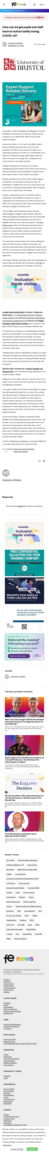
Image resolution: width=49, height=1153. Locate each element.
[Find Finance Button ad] (24, 647)
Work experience (20, 938)
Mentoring (10, 911)
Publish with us (9, 986)
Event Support (9, 1065)
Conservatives (20, 874)
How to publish (9, 1089)
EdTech (6, 1005)
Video (6, 1078)
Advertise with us (10, 988)
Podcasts (7, 1076)
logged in (21, 506)
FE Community (9, 984)
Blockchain (10, 869)
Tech (17, 934)
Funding (9, 892)
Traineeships (27, 934)
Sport (30, 925)
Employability (8, 1007)
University (38, 934)
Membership (8, 1102)
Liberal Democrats (13, 902)
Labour (31, 897)
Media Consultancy (10, 1063)
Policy (27, 915)
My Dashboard (9, 1095)
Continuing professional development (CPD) (22, 879)
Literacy (9, 906)
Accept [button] (32, 1149)
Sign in (42, 4)
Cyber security (23, 883)
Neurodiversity (29, 911)
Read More (7, 1145)
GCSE (17, 892)
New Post (7, 1093)
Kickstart (22, 897)
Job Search (8, 1029)
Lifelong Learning (29, 902)
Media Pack (8, 1057)
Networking (8, 1121)
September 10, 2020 (16, 46)
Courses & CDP (9, 1119)
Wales (8, 938)
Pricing (6, 1055)
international (10, 897)
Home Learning (28, 892)
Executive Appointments (12, 1024)
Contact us (7, 982)
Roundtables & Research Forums (15, 1125)
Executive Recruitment (11, 1026)
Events (6, 1097)
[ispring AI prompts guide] (24, 590)
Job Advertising (9, 1061)
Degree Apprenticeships (15, 888)
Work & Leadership (10, 1009)
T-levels (9, 934)
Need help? (7, 1104)
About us (7, 980)
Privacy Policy (8, 990)
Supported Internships (14, 929)
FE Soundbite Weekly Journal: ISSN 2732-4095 (20, 1044)
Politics (34, 915)
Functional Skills (33, 888)
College (9, 874)
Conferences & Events (11, 1117)
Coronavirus (10, 883)
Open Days (7, 1123)
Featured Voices (9, 1042)
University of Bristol (15, 43)
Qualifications (11, 920)
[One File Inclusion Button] (24, 298)
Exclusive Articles (10, 1039)
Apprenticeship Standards (27, 860)
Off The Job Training (13, 915)
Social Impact (8, 1013)
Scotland (23, 920)
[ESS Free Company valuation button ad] (24, 563)
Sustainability (31, 929)
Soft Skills (21, 925)
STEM (37, 925)
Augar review (32, 865)
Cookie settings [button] (17, 1149)
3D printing (10, 860)
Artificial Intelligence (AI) (15, 865)
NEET (19, 911)
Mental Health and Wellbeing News (29, 906)
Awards (6, 1115)
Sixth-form (10, 925)
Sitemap (7, 992)
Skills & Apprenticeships (12, 1011)
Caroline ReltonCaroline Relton (13, 312)
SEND (32, 920)
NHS (40, 911)
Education (7, 1003)
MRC (24, 318)
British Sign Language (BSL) (27, 869)
